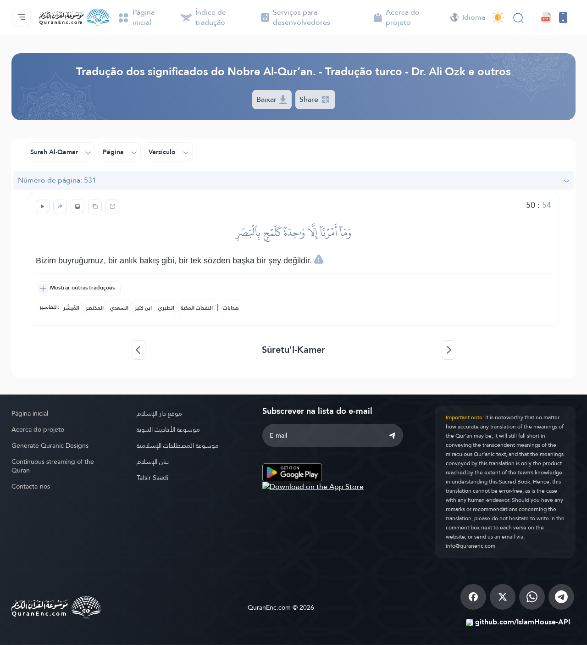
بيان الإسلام (153, 461)
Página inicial (29, 413)
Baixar (267, 99)
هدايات (231, 308)
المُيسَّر (71, 308)
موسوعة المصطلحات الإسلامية (178, 445)
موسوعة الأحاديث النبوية (168, 429)
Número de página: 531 (57, 180)
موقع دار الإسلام (159, 413)
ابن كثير (143, 308)
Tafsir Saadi (152, 478)
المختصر (95, 308)
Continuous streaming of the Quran (52, 466)
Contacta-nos (30, 486)
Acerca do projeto (37, 429)
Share (309, 99)
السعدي (119, 308)
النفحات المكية (197, 308)
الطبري (166, 308)
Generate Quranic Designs (50, 445)
